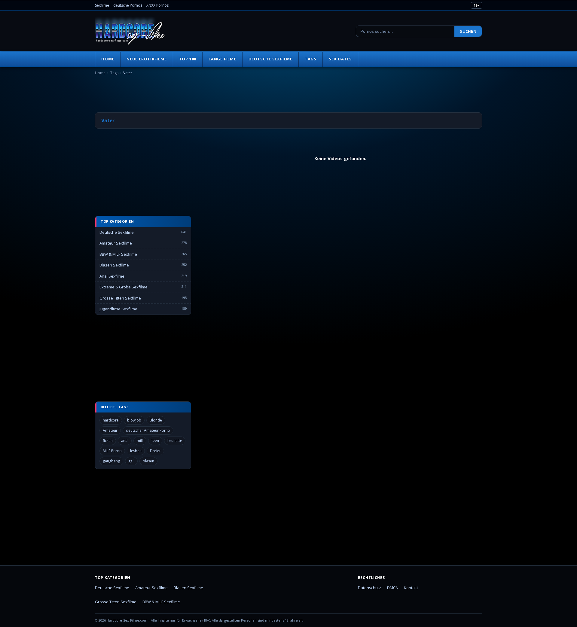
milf (140, 440)
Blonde (156, 420)
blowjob (134, 420)
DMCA (392, 587)
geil (131, 461)
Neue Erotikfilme (146, 59)
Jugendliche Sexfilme (118, 309)
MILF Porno (112, 450)
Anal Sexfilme (111, 276)
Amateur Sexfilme (115, 243)
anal (124, 440)
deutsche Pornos (127, 5)
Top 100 (187, 59)
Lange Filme (222, 59)
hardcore (111, 420)
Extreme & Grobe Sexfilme (123, 287)
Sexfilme (102, 5)
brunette (174, 440)
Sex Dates (340, 59)
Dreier (155, 450)
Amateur (110, 430)
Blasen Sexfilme (114, 265)
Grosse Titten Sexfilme (120, 298)
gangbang (111, 461)
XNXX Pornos (157, 5)
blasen (148, 461)
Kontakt (411, 587)
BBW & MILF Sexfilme (118, 254)
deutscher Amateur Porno (148, 430)
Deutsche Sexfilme (270, 59)
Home (107, 59)
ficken (108, 440)
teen (155, 440)
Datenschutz (369, 587)
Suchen (468, 31)
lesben (136, 450)
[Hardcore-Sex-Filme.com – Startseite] (130, 31)
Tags (310, 59)
